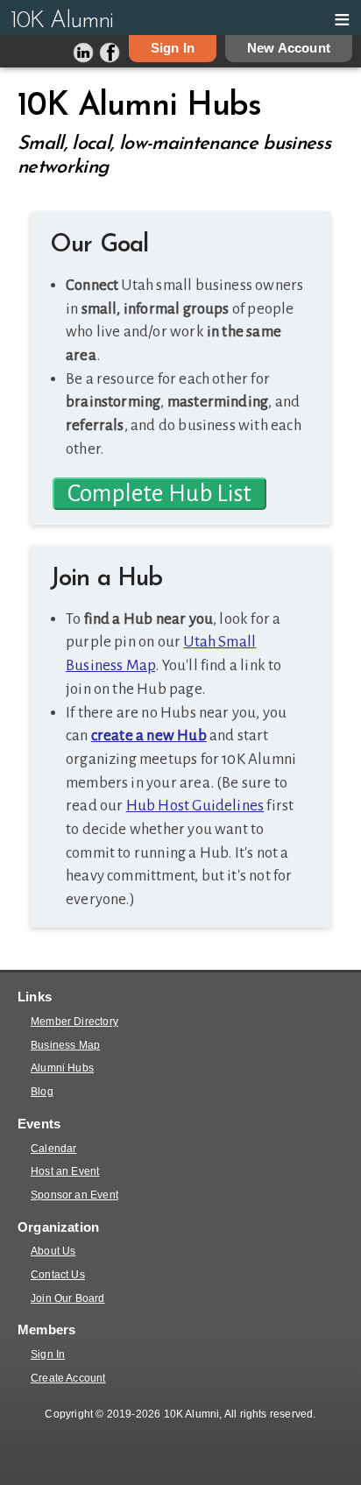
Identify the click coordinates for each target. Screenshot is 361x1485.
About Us (53, 1251)
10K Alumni (62, 21)
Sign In (173, 48)
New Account (288, 48)
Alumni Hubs (62, 1068)
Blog (42, 1091)
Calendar (54, 1148)
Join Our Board (68, 1298)
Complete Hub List (159, 493)
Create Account (68, 1378)
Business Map (65, 1045)
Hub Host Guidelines (195, 805)
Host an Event (65, 1171)
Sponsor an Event (74, 1195)
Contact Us (58, 1275)
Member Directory (74, 1021)
